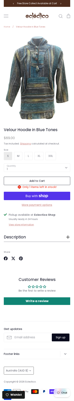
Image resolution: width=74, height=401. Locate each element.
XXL (50, 156)
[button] (37, 238)
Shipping (25, 143)
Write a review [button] (37, 301)
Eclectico (30, 381)
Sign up (60, 337)
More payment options (37, 205)
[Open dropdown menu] (65, 354)
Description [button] (15, 237)
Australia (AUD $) (17, 370)
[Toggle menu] (6, 16)
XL (39, 156)
